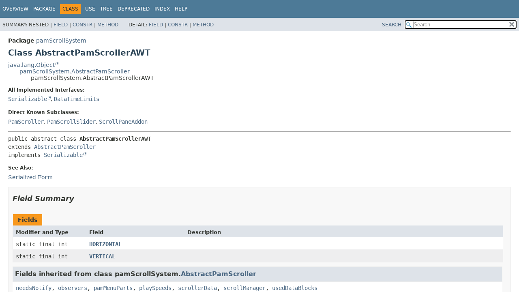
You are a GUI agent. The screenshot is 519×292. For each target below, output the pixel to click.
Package (44, 9)
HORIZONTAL (105, 244)
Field (61, 25)
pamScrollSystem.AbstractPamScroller (74, 71)
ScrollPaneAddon (123, 121)
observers (72, 288)
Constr (82, 25)
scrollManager (244, 288)
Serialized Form (30, 177)
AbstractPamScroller (65, 147)
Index (162, 9)
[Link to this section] (80, 198)
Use (90, 9)
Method (107, 25)
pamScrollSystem (61, 40)
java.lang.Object (31, 65)
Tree (106, 9)
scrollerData (197, 288)
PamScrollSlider (71, 121)
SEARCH (391, 25)
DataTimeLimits (76, 99)
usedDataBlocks (294, 288)
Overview (15, 9)
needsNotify (33, 288)
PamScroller (26, 121)
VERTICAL (102, 256)
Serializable (27, 99)
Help (181, 9)
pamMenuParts (113, 288)
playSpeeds (155, 288)
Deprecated (134, 9)
